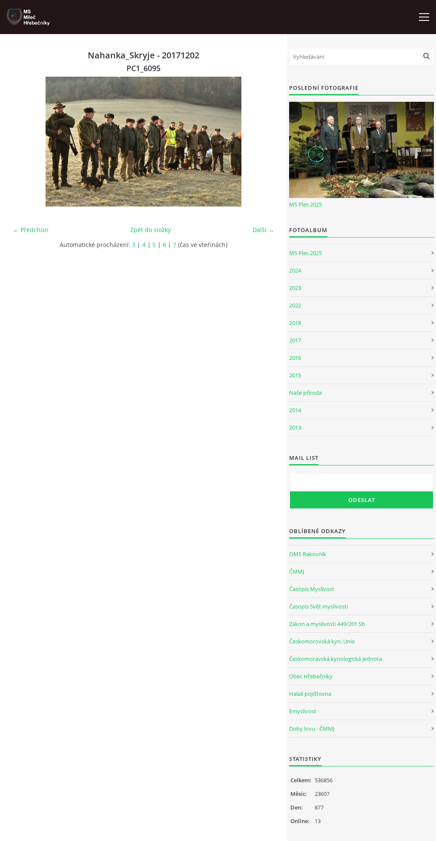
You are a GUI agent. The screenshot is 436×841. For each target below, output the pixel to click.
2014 (295, 410)
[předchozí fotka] (26, 142)
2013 (295, 427)
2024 (295, 270)
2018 (295, 323)
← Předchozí (31, 230)
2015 (295, 375)
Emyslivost (302, 711)
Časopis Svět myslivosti (318, 606)
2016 (295, 358)
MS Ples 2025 (305, 204)
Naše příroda (305, 392)
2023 (295, 288)
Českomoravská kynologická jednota (335, 659)
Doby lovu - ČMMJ (311, 728)
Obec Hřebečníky (311, 676)
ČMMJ (296, 571)
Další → (263, 230)
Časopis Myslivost (311, 589)
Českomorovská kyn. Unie (322, 641)
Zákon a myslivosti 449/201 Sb (327, 624)
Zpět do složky (150, 230)
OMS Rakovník (307, 554)
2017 (295, 340)
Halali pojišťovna (310, 693)
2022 (295, 305)
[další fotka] (260, 142)
